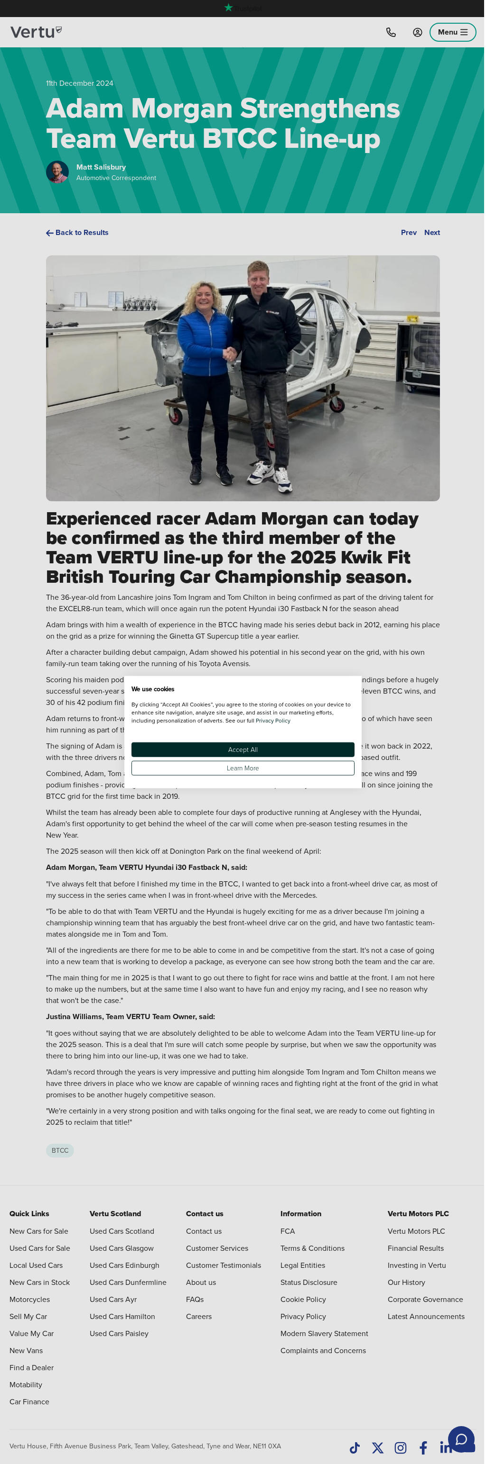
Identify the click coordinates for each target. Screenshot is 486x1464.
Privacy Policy (273, 720)
